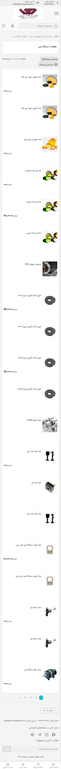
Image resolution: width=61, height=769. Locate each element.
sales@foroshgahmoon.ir (23, 4)
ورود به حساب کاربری (12, 26)
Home (56, 36)
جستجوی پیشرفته (47, 64)
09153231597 (49, 4)
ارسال (7, 749)
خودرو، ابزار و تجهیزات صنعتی (40, 36)
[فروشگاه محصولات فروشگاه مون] (28, 13)
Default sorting (51, 59)
